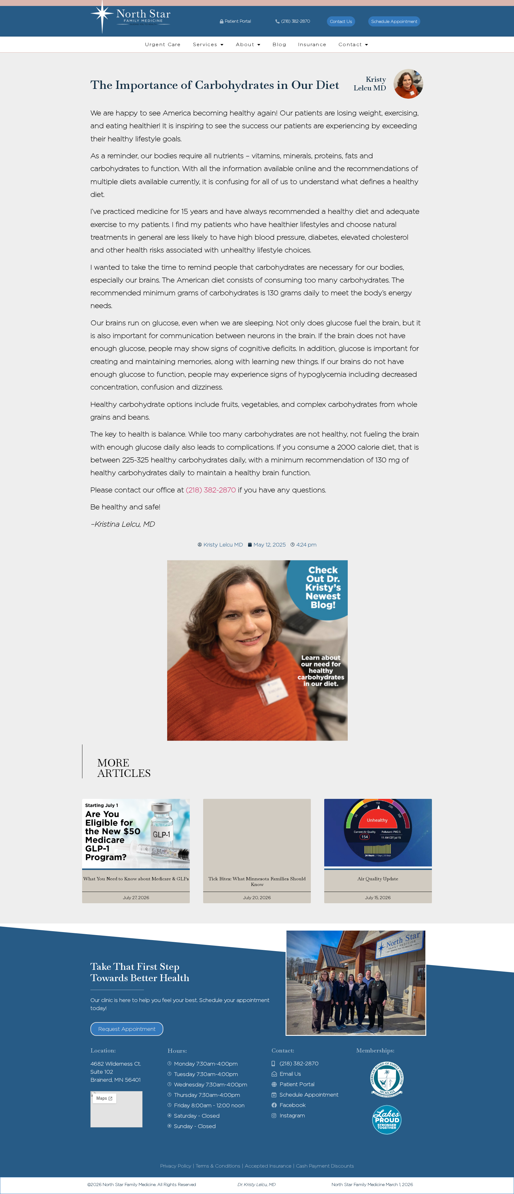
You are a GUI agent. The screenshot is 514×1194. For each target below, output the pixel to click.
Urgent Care (163, 44)
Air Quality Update (378, 879)
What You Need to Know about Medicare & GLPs (136, 879)
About (245, 44)
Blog (279, 44)
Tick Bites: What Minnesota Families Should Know (257, 881)
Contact (350, 44)
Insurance (312, 44)
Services (205, 44)
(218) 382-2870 (211, 490)
